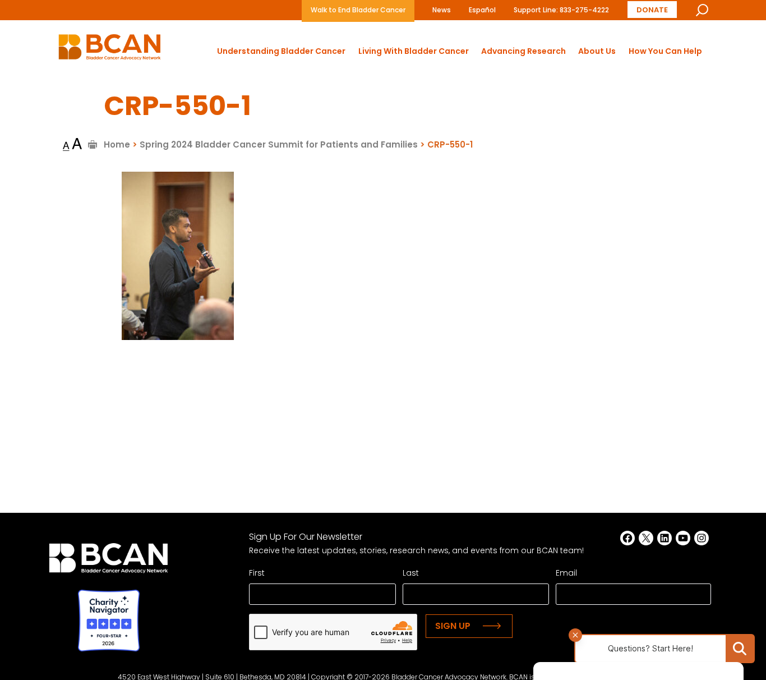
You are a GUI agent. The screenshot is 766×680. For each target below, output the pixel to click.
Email (566, 572)
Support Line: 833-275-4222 (561, 10)
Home (117, 144)
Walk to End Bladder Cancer (358, 10)
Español (482, 10)
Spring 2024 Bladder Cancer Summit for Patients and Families (279, 144)
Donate (652, 9)
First (257, 572)
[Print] (93, 144)
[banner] (109, 50)
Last (411, 572)
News (441, 10)
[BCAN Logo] (108, 561)
